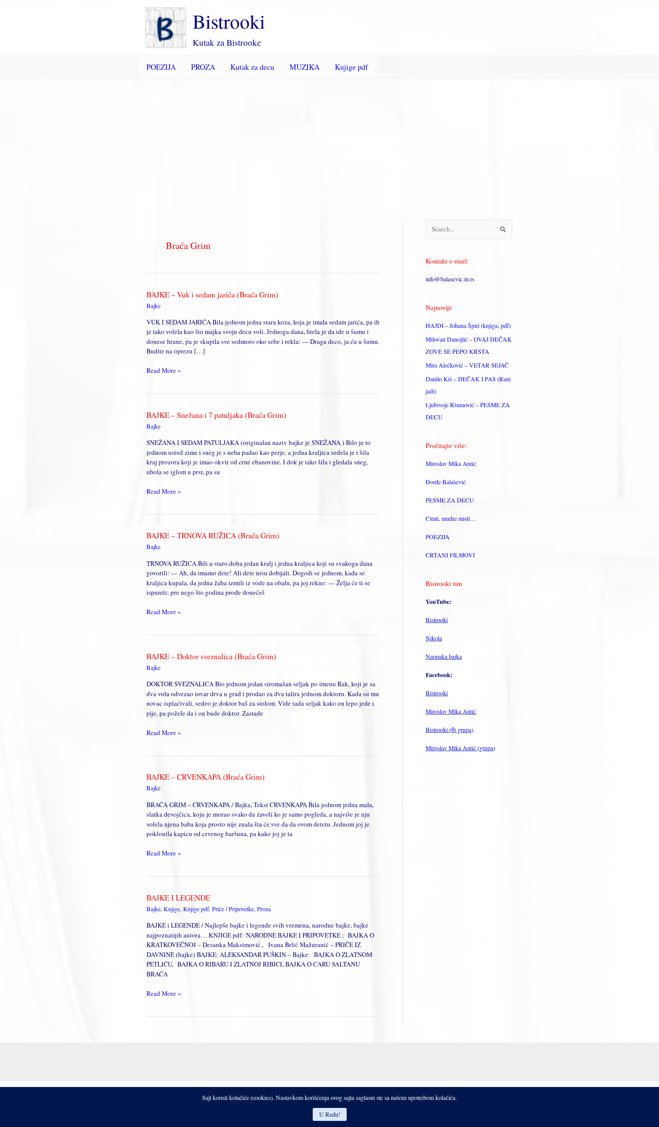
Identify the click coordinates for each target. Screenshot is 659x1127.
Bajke (153, 306)
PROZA (203, 67)
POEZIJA (161, 67)
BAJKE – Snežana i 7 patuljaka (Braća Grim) (216, 415)
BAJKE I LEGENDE (178, 898)
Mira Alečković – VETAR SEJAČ (467, 365)
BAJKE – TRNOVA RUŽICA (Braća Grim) (213, 535)
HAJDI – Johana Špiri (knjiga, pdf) (468, 325)
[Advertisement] (329, 136)
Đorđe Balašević (446, 482)
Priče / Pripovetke (233, 909)
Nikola (434, 638)
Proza (264, 909)
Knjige (172, 909)
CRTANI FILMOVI (450, 555)
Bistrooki (229, 21)
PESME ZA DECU (450, 500)
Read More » (163, 371)
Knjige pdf (351, 67)
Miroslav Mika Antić (451, 463)
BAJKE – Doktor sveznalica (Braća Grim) (211, 656)
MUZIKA (304, 67)
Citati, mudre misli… (451, 518)
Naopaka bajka (444, 656)
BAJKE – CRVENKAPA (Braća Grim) (205, 777)
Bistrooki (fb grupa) (449, 730)
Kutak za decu (252, 67)
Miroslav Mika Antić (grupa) (460, 748)
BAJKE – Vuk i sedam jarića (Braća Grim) (212, 294)
